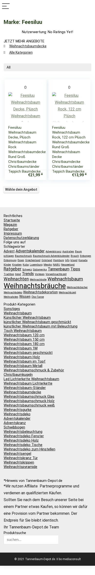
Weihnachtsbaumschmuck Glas (29, 396)
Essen (21, 260)
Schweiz (27, 269)
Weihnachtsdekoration (40, 292)
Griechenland (32, 260)
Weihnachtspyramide (20, 467)
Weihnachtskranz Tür (21, 458)
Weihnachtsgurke (17, 409)
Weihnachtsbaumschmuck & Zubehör (34, 370)
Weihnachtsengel (17, 453)
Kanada (82, 260)
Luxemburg (36, 264)
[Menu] (6, 6)
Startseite (12, 220)
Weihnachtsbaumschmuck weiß (29, 405)
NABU (56, 264)
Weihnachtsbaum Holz (22, 357)
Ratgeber (11, 229)
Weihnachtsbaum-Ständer (25, 388)
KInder (7, 264)
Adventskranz (53, 251)
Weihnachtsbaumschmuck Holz (29, 401)
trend (18, 274)
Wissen (24, 296)
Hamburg (58, 260)
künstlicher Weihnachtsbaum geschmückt (37, 322)
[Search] (89, 6)
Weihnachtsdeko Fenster (24, 436)
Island (73, 260)
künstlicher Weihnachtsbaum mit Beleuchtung (40, 326)
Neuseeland (68, 264)
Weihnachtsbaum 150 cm (24, 339)
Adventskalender (30, 251)
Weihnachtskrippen (19, 462)
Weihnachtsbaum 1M (21, 348)
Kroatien (17, 264)
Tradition (9, 274)
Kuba (26, 264)
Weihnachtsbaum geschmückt (28, 352)
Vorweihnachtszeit (56, 274)
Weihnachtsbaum (65, 279)
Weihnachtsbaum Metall (23, 366)
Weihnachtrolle (38, 279)
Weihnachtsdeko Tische (23, 445)
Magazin (10, 224)
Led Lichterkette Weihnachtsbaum (31, 379)
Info (67, 260)
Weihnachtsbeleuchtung (23, 431)
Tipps (75, 269)
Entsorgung (10, 260)
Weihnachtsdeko (13, 292)
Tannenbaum (58, 269)
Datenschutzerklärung (21, 238)
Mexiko (48, 264)
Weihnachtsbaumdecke (28, 46)
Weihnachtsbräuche (35, 286)
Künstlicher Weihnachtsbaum (27, 317)
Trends (28, 273)
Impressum (13, 233)
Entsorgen (85, 256)
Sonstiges (12, 309)
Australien (68, 251)
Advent (9, 251)
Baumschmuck (23, 256)
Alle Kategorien (21, 52)
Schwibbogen (14, 427)
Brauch (75, 256)
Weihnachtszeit (67, 292)
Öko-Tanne (37, 296)
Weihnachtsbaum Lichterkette (28, 383)
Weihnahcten (11, 296)
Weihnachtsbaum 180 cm (24, 344)
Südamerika (40, 269)
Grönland (46, 260)
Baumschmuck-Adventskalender (51, 256)
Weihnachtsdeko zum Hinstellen (29, 449)
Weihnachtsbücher (77, 287)
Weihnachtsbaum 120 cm (24, 335)
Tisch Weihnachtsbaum (23, 330)
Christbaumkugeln (18, 374)
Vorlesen (40, 274)
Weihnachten (16, 279)
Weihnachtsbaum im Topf (25, 361)
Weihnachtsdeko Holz (21, 440)
